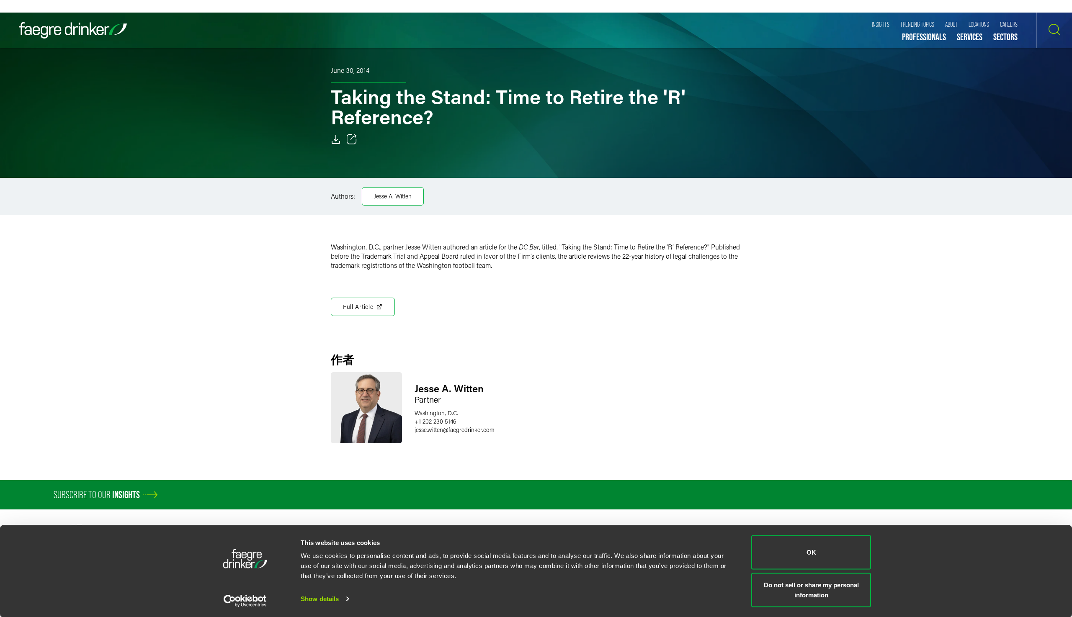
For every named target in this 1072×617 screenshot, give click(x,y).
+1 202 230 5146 (435, 421)
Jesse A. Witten (393, 196)
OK (811, 552)
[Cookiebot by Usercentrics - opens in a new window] (245, 600)
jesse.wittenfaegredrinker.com (455, 430)
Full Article (358, 307)
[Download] (336, 139)
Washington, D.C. (436, 413)
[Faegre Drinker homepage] (73, 30)
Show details (320, 598)
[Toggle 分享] (352, 139)
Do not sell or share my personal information (811, 589)
